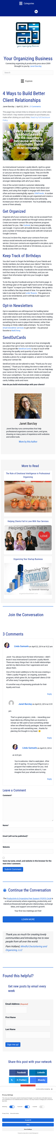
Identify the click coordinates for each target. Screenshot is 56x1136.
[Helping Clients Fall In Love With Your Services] (28, 538)
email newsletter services (13, 328)
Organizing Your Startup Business (28, 559)
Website (6, 847)
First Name (10, 1017)
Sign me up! (13, 1044)
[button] (20, 12)
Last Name (10, 1029)
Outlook (26, 225)
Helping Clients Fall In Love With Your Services (28, 521)
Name (6, 825)
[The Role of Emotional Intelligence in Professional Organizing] (28, 497)
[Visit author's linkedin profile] (31, 446)
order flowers (31, 293)
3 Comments (35, 106)
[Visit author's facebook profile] (19, 446)
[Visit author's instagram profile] (23, 446)
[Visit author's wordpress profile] (35, 446)
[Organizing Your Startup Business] (28, 579)
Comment (7, 795)
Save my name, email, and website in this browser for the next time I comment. (27, 862)
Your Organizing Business (28, 58)
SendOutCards (25, 349)
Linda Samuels (21, 646)
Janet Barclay (36, 66)
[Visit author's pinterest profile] (27, 446)
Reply (49, 694)
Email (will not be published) (15, 836)
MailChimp (15, 330)
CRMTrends (39, 193)
